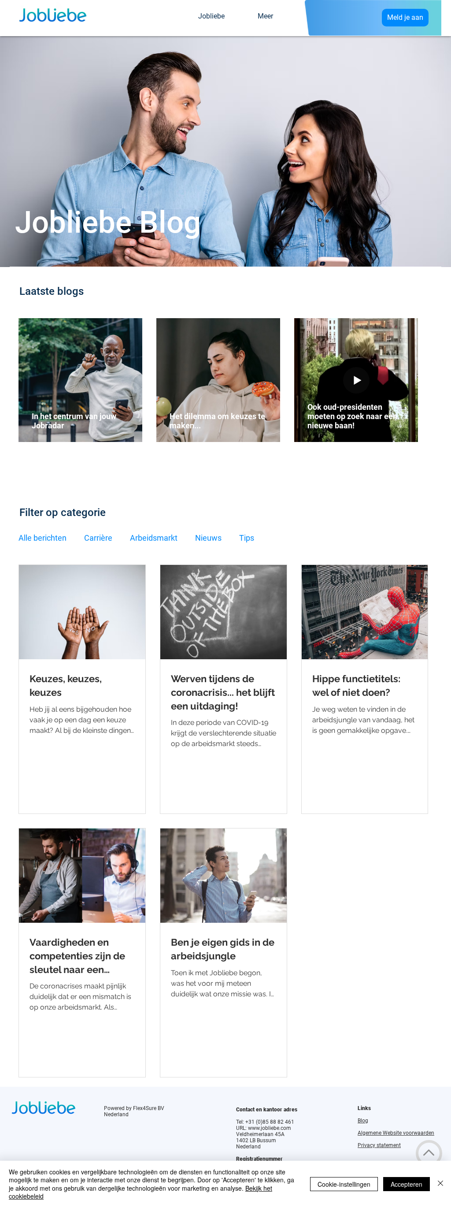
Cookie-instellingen (344, 1184)
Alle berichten (42, 537)
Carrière (98, 537)
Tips (246, 537)
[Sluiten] (440, 1184)
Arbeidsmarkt (153, 537)
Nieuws (208, 537)
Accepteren (406, 1184)
